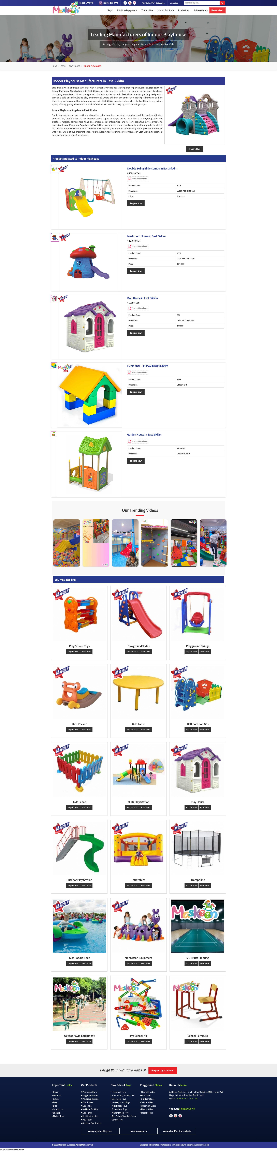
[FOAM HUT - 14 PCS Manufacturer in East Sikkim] (89, 395)
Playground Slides (90, 1095)
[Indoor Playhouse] (194, 115)
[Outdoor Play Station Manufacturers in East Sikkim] (79, 848)
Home (54, 66)
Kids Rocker (87, 1102)
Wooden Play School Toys (123, 1095)
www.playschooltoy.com (100, 1131)
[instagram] (134, 3)
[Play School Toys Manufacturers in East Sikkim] (79, 614)
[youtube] (130, 3)
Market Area (58, 1116)
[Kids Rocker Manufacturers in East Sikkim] (79, 692)
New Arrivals (217, 10)
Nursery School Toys (120, 1102)
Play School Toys (89, 1092)
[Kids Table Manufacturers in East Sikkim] (138, 692)
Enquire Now (136, 203)
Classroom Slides (148, 1105)
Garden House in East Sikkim (144, 434)
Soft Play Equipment (127, 10)
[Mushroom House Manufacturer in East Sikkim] (88, 262)
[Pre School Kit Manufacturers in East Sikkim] (138, 1004)
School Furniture (165, 10)
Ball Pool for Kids (90, 1109)
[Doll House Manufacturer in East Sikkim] (90, 327)
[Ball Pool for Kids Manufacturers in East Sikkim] (197, 692)
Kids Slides (146, 1095)
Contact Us (58, 1109)
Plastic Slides (147, 1109)
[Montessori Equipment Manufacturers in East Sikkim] (138, 926)
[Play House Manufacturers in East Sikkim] (197, 770)
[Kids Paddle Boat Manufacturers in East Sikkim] (79, 926)
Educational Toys (119, 1109)
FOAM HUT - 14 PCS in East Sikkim (147, 365)
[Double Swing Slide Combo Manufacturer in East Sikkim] (90, 197)
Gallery (56, 1098)
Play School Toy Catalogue (153, 3)
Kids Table (87, 1105)
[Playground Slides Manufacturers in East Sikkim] (138, 614)
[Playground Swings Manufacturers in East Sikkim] (197, 614)
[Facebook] (125, 3)
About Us (174, 3)
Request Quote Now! (162, 1070)
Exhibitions (183, 10)
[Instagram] (66, 543)
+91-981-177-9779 (85, 3)
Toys (110, 10)
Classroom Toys (118, 1098)
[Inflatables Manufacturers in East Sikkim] (138, 848)
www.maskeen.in (138, 1131)
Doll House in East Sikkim (142, 298)
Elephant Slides (148, 1092)
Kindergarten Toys (120, 1112)
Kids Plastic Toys (119, 1105)
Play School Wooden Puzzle (123, 1116)
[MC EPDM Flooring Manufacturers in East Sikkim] (197, 926)
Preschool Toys (118, 1092)
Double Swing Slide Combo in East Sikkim (152, 168)
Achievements (201, 10)
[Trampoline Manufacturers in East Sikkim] (197, 848)
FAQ (55, 1102)
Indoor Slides (147, 1112)
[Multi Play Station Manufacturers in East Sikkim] (138, 770)
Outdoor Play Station (91, 1123)
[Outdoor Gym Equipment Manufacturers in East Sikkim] (79, 1004)
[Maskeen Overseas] (66, 9)
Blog (55, 1105)
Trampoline (147, 10)
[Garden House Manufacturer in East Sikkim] (89, 464)
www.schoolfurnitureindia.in (177, 1131)
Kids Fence (87, 1112)
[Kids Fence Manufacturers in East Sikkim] (79, 770)
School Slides (147, 1102)
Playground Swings (91, 1098)
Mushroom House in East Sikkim (146, 236)
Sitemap (56, 1112)
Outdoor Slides (148, 1098)
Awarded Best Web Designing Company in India (190, 1145)
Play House (74, 66)
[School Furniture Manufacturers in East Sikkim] (197, 1004)
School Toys (117, 1119)
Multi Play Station (90, 1116)
